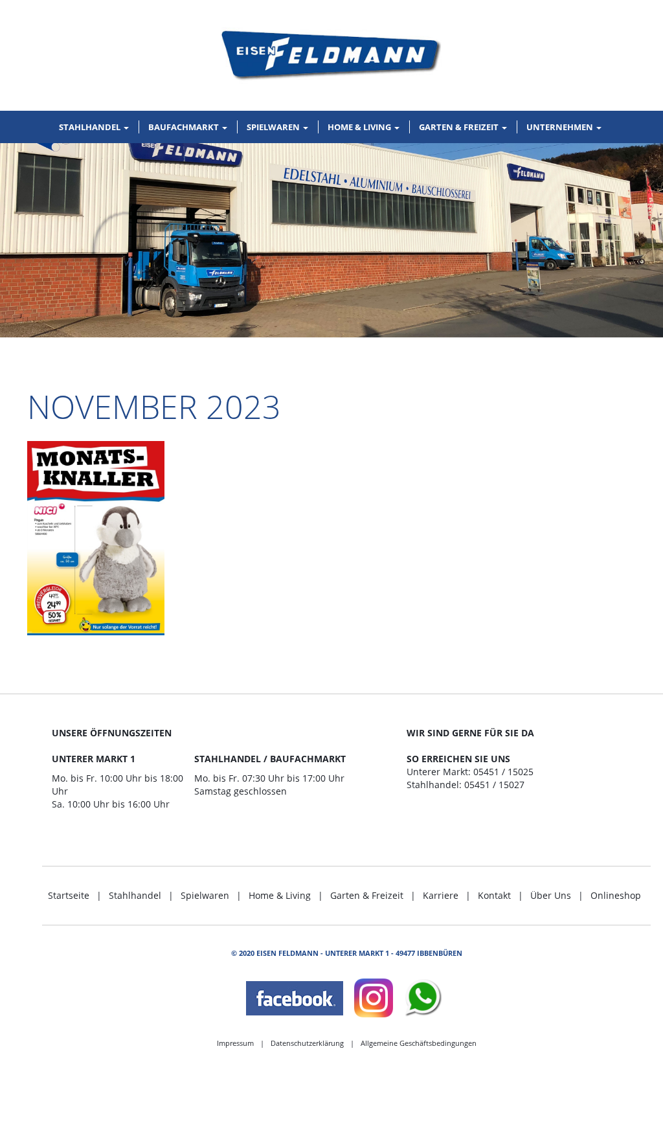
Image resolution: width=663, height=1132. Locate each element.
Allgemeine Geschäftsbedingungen (419, 1043)
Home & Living (280, 895)
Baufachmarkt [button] (184, 127)
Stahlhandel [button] (90, 127)
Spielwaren (205, 895)
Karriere (440, 895)
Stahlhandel (135, 895)
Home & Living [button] (360, 127)
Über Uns (550, 895)
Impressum (235, 1043)
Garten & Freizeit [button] (459, 127)
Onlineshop (615, 895)
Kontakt (494, 895)
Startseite (68, 895)
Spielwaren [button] (274, 127)
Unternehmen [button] (560, 127)
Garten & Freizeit (366, 895)
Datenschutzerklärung (307, 1043)
